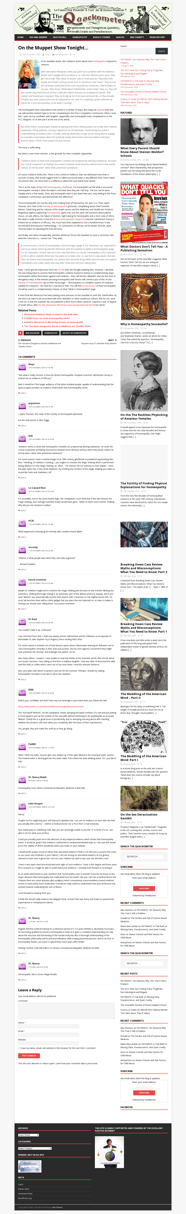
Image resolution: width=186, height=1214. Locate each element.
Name (21, 1022)
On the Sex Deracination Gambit (138, 816)
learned (101, 109)
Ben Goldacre (32, 333)
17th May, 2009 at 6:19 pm (38, 922)
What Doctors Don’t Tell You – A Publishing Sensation (144, 248)
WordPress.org (24, 1198)
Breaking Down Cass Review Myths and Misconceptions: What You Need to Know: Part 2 (143, 568)
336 (144, 254)
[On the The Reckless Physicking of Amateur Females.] (144, 409)
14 (74, 54)
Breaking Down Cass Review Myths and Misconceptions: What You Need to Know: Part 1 (143, 627)
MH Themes (57, 1207)
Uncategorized (61, 54)
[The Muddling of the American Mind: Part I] (144, 751)
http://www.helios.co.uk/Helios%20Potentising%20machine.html (50, 706)
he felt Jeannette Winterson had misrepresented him (66, 305)
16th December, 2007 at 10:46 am (41, 693)
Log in (20, 1184)
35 (147, 422)
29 (142, 635)
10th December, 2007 (31, 54)
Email (21, 1031)
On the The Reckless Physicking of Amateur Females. (144, 416)
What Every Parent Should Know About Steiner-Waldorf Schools (142, 152)
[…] (158, 174)
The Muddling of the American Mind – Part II (143, 696)
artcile (61, 269)
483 (147, 160)
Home (20, 37)
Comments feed (25, 1193)
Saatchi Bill (60, 37)
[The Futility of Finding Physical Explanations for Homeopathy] (144, 478)
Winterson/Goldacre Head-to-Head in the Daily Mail (51, 314)
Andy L (48, 54)
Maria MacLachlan (129, 926)
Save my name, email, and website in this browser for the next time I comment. (58, 1048)
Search (123, 46)
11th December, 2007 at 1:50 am (40, 524)
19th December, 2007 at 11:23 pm (41, 748)
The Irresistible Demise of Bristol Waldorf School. (143, 91)
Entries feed (23, 1189)
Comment (23, 1000)
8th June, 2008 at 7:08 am (38, 781)
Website (22, 1039)
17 (144, 702)
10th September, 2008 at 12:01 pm (41, 807)
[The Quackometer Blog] (93, 32)
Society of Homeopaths (55, 206)
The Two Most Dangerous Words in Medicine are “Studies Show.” (58, 326)
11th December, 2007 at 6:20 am (40, 551)
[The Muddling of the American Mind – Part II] (144, 689)
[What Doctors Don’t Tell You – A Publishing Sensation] (144, 241)
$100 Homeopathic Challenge (57, 187)
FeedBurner (150, 895)
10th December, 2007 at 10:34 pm (41, 439)
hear (95, 203)
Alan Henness (126, 910)
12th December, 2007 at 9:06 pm (40, 623)
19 (141, 822)
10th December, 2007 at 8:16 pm (40, 407)
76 (141, 764)
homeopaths (99, 61)
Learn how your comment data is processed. (77, 1063)
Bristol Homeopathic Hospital (69, 219)
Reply (23, 393)
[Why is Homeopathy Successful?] (144, 319)
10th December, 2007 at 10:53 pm (41, 491)
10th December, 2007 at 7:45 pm (40, 368)
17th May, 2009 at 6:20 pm (38, 967)
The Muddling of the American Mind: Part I (143, 758)
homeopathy (80, 37)
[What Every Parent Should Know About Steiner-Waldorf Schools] (144, 143)
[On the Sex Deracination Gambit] (144, 809)
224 (145, 328)
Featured (126, 112)
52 (145, 491)
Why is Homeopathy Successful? (144, 324)
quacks (120, 37)
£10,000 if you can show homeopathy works (47, 318)
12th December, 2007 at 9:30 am (40, 583)
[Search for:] (144, 856)
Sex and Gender (38, 37)
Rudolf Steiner (101, 37)
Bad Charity (137, 37)
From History (157, 37)
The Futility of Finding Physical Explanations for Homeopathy (143, 485)
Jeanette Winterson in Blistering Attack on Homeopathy (53, 322)
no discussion (89, 285)
